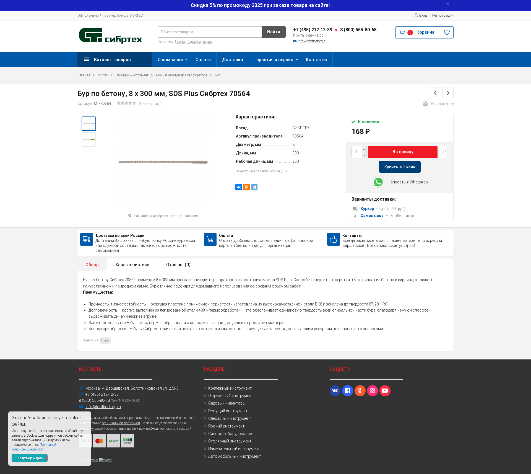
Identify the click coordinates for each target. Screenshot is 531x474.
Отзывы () (178, 264)
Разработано (89, 460)
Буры (219, 75)
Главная (83, 75)
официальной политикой (121, 423)
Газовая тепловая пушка (193, 41)
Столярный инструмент (229, 441)
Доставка (232, 59)
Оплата (203, 59)
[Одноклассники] (246, 187)
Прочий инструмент (226, 426)
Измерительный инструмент (234, 449)
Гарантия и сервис (273, 59)
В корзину (402, 151)
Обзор (92, 264)
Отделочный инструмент (230, 395)
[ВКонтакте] (238, 187)
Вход (423, 15)
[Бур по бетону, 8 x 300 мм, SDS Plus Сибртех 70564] (88, 123)
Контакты (316, 59)
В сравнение (442, 103)
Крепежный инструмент (230, 388)
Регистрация (443, 15)
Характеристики (132, 264)
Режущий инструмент (132, 75)
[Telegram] (254, 187)
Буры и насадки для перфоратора (181, 75)
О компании (170, 59)
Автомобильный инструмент (234, 456)
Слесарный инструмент (229, 418)
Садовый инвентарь (226, 403)
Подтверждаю (30, 458)
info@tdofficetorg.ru (312, 41)
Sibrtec (103, 75)
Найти (273, 31)
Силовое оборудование (230, 433)
